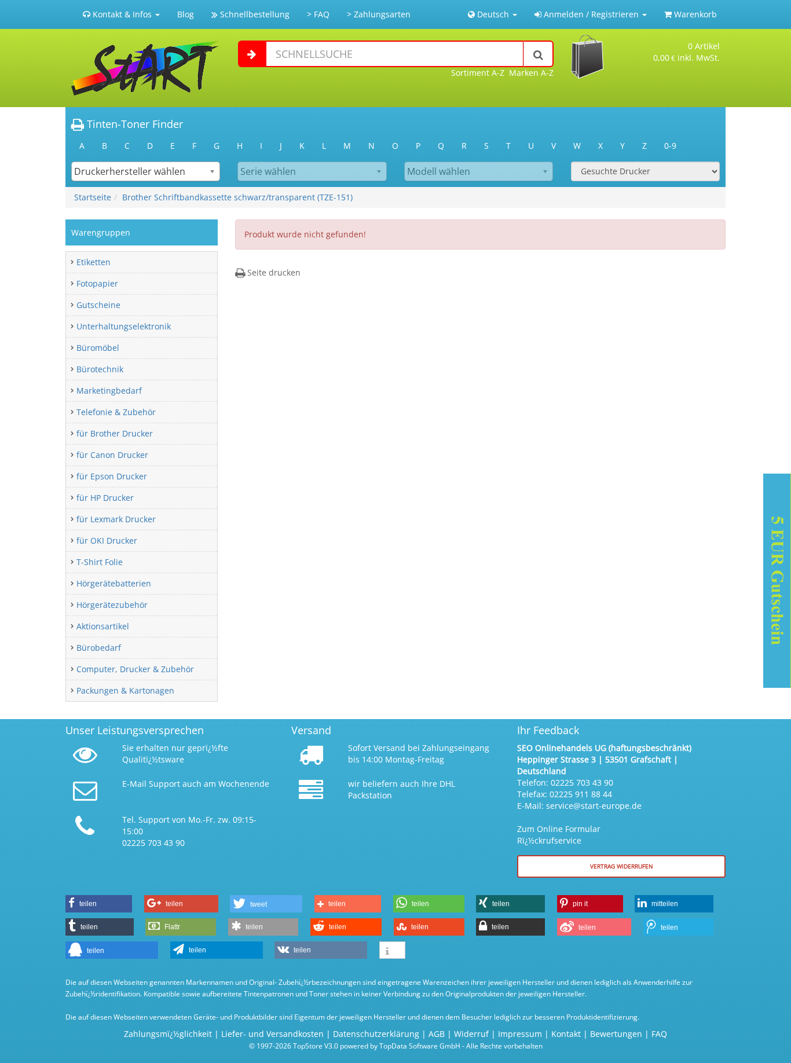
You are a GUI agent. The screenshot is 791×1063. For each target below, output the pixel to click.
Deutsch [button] (493, 14)
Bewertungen (616, 1033)
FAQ (659, 1033)
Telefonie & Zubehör (116, 411)
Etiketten (93, 261)
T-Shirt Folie (99, 561)
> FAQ (318, 14)
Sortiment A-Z (477, 72)
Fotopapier (97, 283)
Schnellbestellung (254, 14)
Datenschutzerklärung (376, 1033)
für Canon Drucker (112, 454)
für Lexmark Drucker (116, 519)
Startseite (92, 197)
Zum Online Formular (558, 828)
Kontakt (566, 1033)
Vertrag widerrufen (621, 866)
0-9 (670, 145)
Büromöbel (97, 347)
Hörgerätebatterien (113, 583)
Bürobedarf (98, 647)
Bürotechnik (99, 369)
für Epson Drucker (111, 476)
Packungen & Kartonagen (125, 690)
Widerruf (471, 1033)
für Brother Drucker (114, 433)
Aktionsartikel (102, 626)
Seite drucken (273, 272)
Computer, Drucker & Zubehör (135, 669)
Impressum (520, 1033)
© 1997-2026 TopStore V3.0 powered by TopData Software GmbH (354, 1045)
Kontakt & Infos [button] (122, 14)
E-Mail (134, 783)
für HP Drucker (105, 497)
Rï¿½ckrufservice (549, 840)
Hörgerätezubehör (112, 604)
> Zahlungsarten (379, 14)
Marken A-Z (531, 72)
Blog (185, 14)
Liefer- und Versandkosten (272, 1033)
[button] (98, 903)
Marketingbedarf (109, 390)
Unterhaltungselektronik (123, 326)
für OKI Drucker (106, 540)
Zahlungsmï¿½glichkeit (168, 1033)
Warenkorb (694, 14)
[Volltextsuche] (538, 54)
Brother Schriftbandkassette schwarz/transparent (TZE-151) (237, 197)
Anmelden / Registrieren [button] (591, 14)
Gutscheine (98, 304)
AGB (437, 1033)
